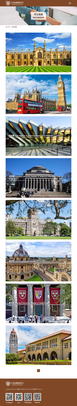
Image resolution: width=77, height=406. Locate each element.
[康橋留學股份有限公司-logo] (15, 3)
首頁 (8, 27)
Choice (40, 389)
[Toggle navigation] (70, 3)
